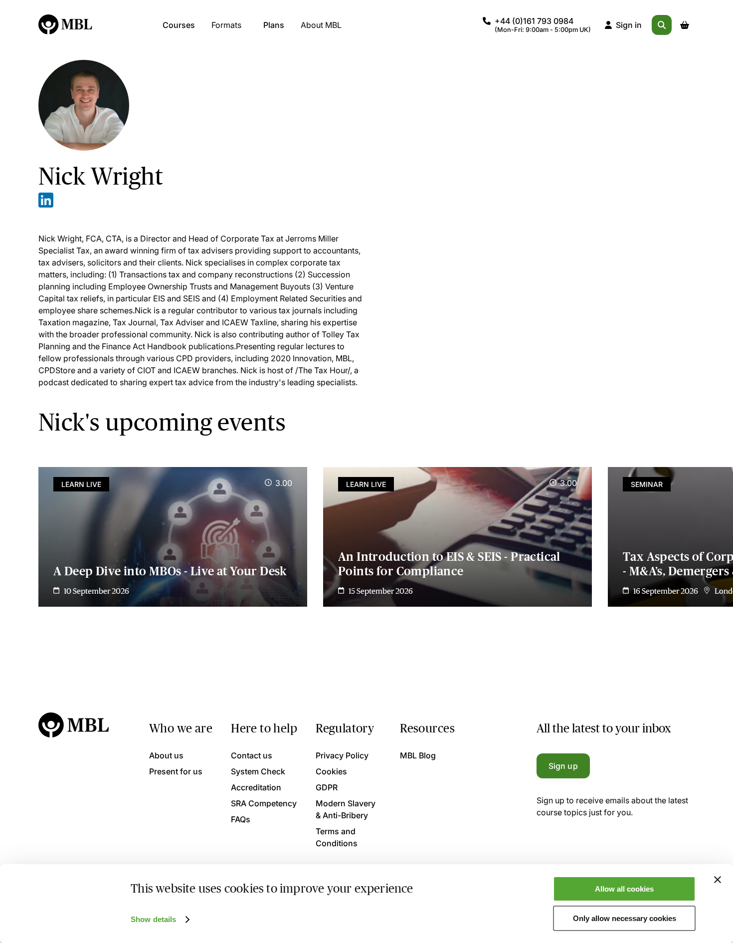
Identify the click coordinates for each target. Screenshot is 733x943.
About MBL (321, 25)
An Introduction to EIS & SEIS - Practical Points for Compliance (449, 564)
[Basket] (685, 25)
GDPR (327, 787)
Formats (226, 25)
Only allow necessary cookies (624, 918)
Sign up (563, 766)
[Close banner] (717, 879)
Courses (179, 25)
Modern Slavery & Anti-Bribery (345, 809)
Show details (153, 919)
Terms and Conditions (337, 837)
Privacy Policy (342, 755)
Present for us (175, 771)
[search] (662, 25)
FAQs (240, 819)
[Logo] (65, 24)
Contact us (251, 755)
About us (166, 755)
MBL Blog (418, 755)
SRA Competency (264, 803)
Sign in (629, 25)
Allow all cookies (624, 889)
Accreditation (256, 787)
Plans (273, 25)
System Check (258, 771)
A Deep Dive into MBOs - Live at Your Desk (170, 571)
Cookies (331, 771)
